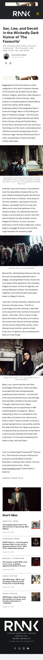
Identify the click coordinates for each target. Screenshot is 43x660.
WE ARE (16, 638)
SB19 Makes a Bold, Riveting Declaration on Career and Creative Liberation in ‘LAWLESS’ (14, 600)
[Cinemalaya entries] (35, 521)
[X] (10, 63)
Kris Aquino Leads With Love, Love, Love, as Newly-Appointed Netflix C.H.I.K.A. (15, 564)
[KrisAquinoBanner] (35, 558)
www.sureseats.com (11, 469)
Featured (14, 478)
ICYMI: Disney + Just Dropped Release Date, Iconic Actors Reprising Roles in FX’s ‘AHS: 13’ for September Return (15, 545)
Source (20, 478)
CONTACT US (25, 638)
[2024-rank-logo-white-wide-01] (21, 12)
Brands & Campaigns (13, 558)
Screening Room (11, 539)
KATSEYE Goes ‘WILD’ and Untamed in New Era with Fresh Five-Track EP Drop (13, 581)
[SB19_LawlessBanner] (35, 593)
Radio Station (10, 576)
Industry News (11, 521)
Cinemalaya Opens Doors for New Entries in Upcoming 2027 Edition (16, 527)
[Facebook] (6, 63)
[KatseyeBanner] (35, 576)
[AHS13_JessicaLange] (35, 538)
